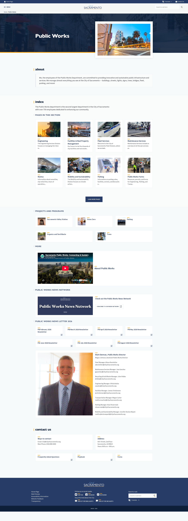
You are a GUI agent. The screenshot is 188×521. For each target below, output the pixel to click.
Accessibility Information (39, 496)
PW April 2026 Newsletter (107, 329)
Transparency (35, 501)
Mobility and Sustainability (79, 176)
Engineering (43, 141)
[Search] (154, 496)
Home (5, 12)
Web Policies (35, 494)
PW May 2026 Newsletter (137, 329)
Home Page (9, 2)
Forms (120, 457)
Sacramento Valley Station (57, 219)
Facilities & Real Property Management (78, 142)
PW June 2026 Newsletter (47, 343)
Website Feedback (37, 499)
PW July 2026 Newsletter (87, 343)
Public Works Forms (136, 176)
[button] (7, 7)
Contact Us (179, 1)
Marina (40, 176)
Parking (101, 176)
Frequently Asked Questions (48, 457)
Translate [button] (167, 2)
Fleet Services (103, 141)
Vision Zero (91, 219)
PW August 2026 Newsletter (128, 343)
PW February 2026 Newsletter (44, 330)
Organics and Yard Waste (56, 234)
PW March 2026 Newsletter (78, 329)
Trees (109, 234)
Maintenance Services (137, 141)
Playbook (81, 457)
